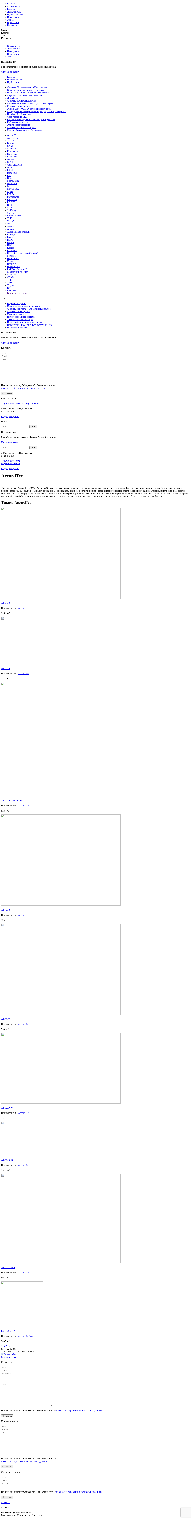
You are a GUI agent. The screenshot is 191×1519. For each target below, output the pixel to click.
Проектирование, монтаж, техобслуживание (29, 325)
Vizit (9, 223)
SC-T (9, 207)
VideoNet (11, 221)
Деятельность (14, 11)
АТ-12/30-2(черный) (11, 800)
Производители (15, 14)
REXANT (12, 199)
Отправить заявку (10, 72)
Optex (10, 191)
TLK (9, 218)
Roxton (10, 205)
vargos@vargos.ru (10, 416)
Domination (12, 151)
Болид (10, 237)
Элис (31, 1336)
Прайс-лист (13, 22)
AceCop (11, 140)
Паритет (11, 264)
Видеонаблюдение (16, 303)
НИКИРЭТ (13, 258)
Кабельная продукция (18, 122)
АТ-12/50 (5, 668)
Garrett (10, 159)
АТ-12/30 (5, 910)
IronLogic (12, 172)
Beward (11, 143)
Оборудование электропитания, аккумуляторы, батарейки (36, 111)
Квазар (10, 247)
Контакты (12, 25)
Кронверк (12, 250)
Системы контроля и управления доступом (29, 309)
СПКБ (10, 277)
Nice (9, 186)
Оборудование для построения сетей (25, 90)
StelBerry (11, 210)
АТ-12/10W (7, 1108)
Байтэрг (11, 234)
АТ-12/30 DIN (8, 1160)
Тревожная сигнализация (20, 319)
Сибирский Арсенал (17, 272)
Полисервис (13, 266)
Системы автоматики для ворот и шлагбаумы (30, 103)
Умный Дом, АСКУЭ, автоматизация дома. (29, 108)
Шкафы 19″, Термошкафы (20, 114)
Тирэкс (10, 285)
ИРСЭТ (11, 245)
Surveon (11, 213)
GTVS (10, 167)
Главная (11, 3)
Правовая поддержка (18, 327)
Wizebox (11, 226)
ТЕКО (10, 280)
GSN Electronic (14, 164)
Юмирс (11, 288)
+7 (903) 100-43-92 (10, 403)
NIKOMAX (13, 189)
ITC (9, 175)
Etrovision (12, 154)
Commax (11, 148)
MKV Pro (12, 183)
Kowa (10, 178)
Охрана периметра (16, 314)
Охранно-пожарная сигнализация (24, 306)
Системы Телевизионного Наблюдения (27, 87)
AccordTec (12, 135)
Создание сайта (9, 1357)
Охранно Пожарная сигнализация (24, 95)
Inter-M (10, 170)
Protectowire (13, 197)
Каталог (11, 9)
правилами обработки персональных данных (24, 388)
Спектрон (12, 274)
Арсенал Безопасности (18, 231)
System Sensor (14, 215)
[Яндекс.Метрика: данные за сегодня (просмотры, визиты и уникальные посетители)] (11, 1354)
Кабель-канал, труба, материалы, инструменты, (31, 119)
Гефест (10, 242)
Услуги (10, 19)
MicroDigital (13, 181)
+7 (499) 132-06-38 (29, 403)
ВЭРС (10, 239)
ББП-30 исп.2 (8, 1331)
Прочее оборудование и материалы (25, 322)
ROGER (11, 202)
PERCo (10, 194)
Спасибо (5, 1502)
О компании (13, 6)
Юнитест (11, 290)
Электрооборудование (18, 125)
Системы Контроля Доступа (21, 100)
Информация (13, 17)
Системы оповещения (18, 106)
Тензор (10, 282)
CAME (10, 146)
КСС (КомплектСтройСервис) (22, 253)
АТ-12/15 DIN (8, 1267)
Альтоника (12, 229)
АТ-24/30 (5, 603)
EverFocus (12, 156)
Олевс (10, 261)
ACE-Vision (13, 138)
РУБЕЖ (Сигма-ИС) (17, 269)
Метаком (11, 256)
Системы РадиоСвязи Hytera (21, 127)
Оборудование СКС (17, 117)
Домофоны (12, 98)
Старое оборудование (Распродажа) (25, 130)
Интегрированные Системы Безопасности (28, 92)
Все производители (17, 293)
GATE (10, 162)
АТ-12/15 (5, 1019)
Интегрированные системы (21, 317)
